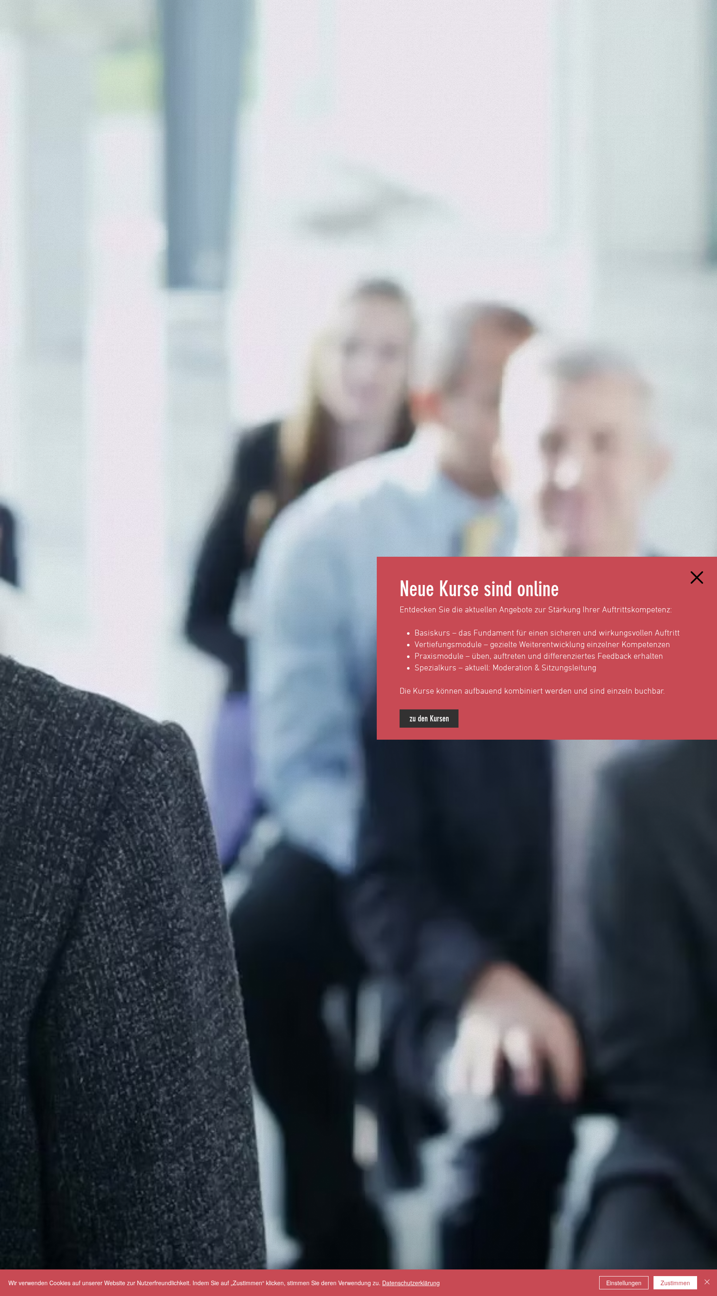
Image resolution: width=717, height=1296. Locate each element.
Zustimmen (675, 1283)
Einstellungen (623, 1283)
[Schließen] (707, 1282)
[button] (697, 577)
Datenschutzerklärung (411, 1283)
